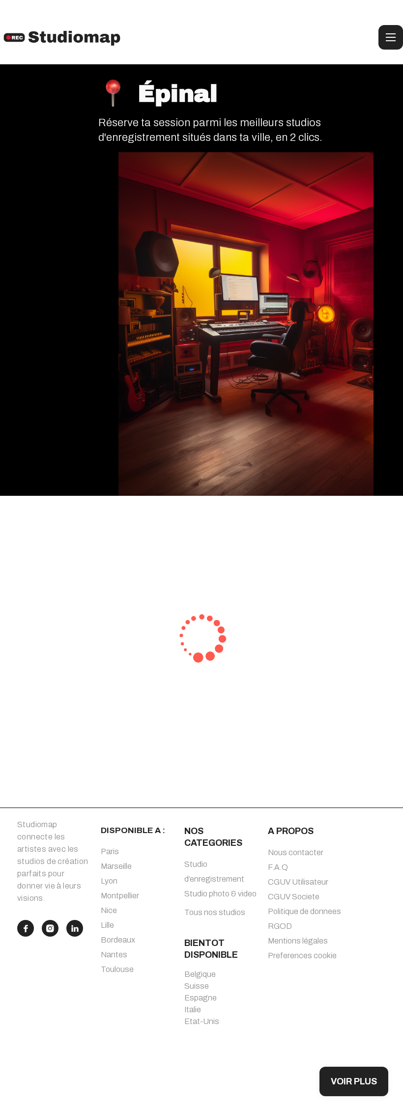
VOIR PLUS (354, 1081)
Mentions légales (298, 941)
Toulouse (117, 969)
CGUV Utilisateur (298, 882)
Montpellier (120, 895)
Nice (109, 910)
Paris (110, 851)
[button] (390, 37)
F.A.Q (278, 867)
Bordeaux (118, 940)
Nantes (114, 954)
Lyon (109, 881)
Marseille (116, 866)
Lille (107, 925)
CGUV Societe (293, 896)
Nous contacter (295, 852)
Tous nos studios (214, 912)
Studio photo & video (220, 894)
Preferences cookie (302, 955)
